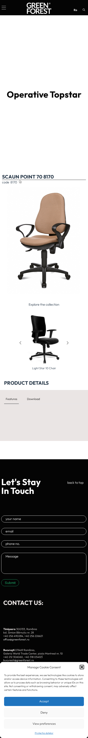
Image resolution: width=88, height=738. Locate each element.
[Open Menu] (4, 8)
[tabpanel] (44, 413)
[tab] (11, 399)
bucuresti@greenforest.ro (18, 660)
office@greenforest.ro (16, 639)
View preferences (44, 724)
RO (75, 10)
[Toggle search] (83, 9)
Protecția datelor (44, 733)
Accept (44, 701)
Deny (44, 712)
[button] (82, 667)
